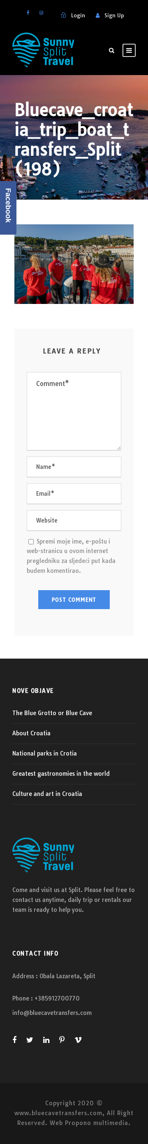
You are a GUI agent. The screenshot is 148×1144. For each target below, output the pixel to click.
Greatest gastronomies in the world (61, 773)
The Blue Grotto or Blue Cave (52, 713)
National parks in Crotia (44, 753)
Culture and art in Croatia (47, 794)
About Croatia (31, 733)
